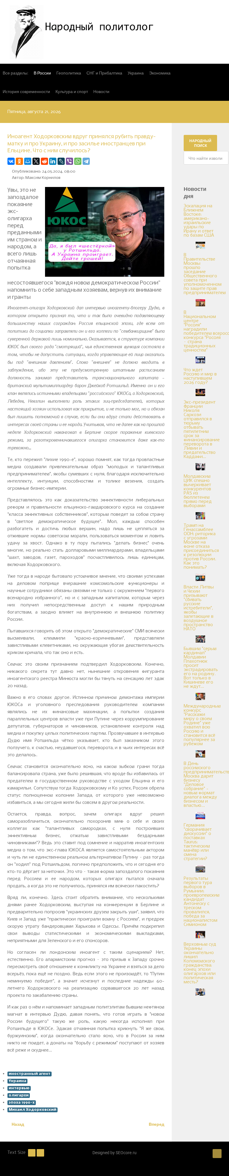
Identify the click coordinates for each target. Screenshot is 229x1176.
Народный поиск (200, 143)
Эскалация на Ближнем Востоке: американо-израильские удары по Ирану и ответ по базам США (199, 221)
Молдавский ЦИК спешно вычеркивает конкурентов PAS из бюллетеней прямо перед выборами (198, 491)
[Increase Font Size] (40, 1153)
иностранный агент (29, 1074)
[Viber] (69, 161)
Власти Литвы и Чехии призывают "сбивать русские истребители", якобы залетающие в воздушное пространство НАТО (199, 608)
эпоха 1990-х (22, 1103)
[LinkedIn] (52, 161)
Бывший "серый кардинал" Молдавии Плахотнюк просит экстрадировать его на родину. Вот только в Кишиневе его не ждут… (201, 667)
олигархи (19, 1095)
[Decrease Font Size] (31, 1153)
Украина (17, 1081)
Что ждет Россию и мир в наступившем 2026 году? (200, 376)
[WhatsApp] (77, 161)
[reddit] (44, 161)
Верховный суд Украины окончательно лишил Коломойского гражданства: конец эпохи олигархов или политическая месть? (200, 963)
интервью (19, 1088)
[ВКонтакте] (11, 161)
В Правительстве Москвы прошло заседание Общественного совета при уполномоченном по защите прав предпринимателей (205, 274)
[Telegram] (86, 161)
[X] (36, 161)
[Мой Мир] (27, 161)
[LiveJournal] (61, 161)
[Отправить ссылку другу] (162, 161)
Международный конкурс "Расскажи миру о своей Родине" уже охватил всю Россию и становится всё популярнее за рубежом (202, 725)
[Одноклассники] (19, 161)
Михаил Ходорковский (32, 1110)
